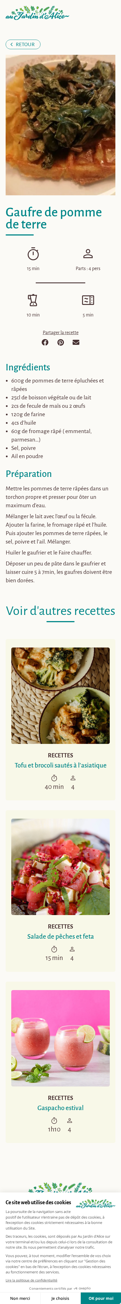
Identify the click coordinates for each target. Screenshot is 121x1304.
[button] (45, 342)
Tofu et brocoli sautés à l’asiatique (61, 765)
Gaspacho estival (60, 1107)
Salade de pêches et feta (60, 936)
